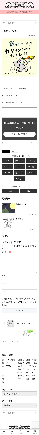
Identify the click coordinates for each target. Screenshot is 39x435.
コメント (6, 252)
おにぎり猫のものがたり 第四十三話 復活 (34, 369)
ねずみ (15, 151)
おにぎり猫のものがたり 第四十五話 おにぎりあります (20, 369)
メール (4, 283)
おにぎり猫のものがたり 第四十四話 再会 (28, 369)
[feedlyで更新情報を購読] (10, 191)
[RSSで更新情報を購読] (28, 191)
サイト (4, 291)
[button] (35, 23)
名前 (3, 276)
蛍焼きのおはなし (3, 371)
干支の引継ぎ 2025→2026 (10, 363)
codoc (34, 142)
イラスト (6, 151)
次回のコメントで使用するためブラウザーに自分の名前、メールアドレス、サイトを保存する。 (19, 302)
